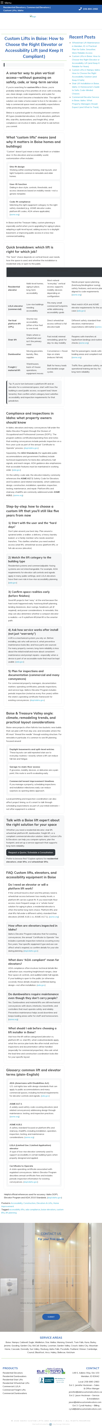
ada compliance (33, 1209)
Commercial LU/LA (11, 1386)
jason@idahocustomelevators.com (85, 1402)
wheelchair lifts (40, 861)
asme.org (14, 214)
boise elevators (48, 1209)
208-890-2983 (91, 1381)
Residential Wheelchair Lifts (16, 1383)
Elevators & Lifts (44, 1203)
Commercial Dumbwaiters (15, 1393)
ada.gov (16, 470)
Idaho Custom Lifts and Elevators (41, 1421)
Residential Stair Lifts (13, 1379)
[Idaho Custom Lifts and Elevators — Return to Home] (51, 21)
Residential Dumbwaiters (14, 1376)
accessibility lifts (17, 1209)
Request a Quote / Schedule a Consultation (30, 852)
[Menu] (2, 2)
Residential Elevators (13, 1372)
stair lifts (22, 861)
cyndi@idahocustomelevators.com (85, 1409)
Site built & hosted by (51, 1424)
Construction (30, 1203)
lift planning (11, 1212)
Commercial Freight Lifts (14, 1389)
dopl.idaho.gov (31, 448)
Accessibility (17, 1203)
